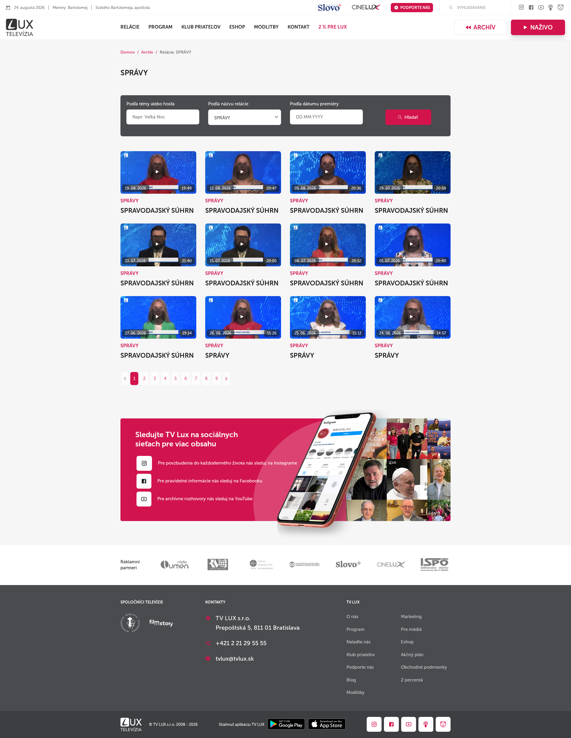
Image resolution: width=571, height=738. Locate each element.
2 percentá (412, 680)
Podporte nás (415, 7)
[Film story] (161, 624)
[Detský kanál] (560, 7)
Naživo (541, 27)
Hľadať (411, 117)
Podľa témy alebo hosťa (150, 104)
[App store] (327, 724)
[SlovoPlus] (329, 8)
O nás (352, 616)
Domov (127, 52)
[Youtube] (541, 7)
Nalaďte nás (358, 642)
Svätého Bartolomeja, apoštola (122, 7)
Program (160, 27)
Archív (484, 27)
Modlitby (266, 27)
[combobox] (244, 118)
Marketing (411, 616)
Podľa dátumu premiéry (314, 104)
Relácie (129, 27)
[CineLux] (366, 8)
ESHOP (237, 27)
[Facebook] (531, 7)
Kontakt (299, 27)
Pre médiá (411, 629)
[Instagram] (521, 7)
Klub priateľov (200, 27)
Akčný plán (412, 654)
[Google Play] (286, 724)
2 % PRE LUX (333, 27)
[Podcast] (550, 7)
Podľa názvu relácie (228, 104)
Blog (351, 680)
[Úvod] (19, 27)
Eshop (407, 642)
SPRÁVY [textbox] (222, 118)
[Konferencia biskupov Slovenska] (130, 623)
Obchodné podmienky (424, 667)
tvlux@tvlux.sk (235, 658)
